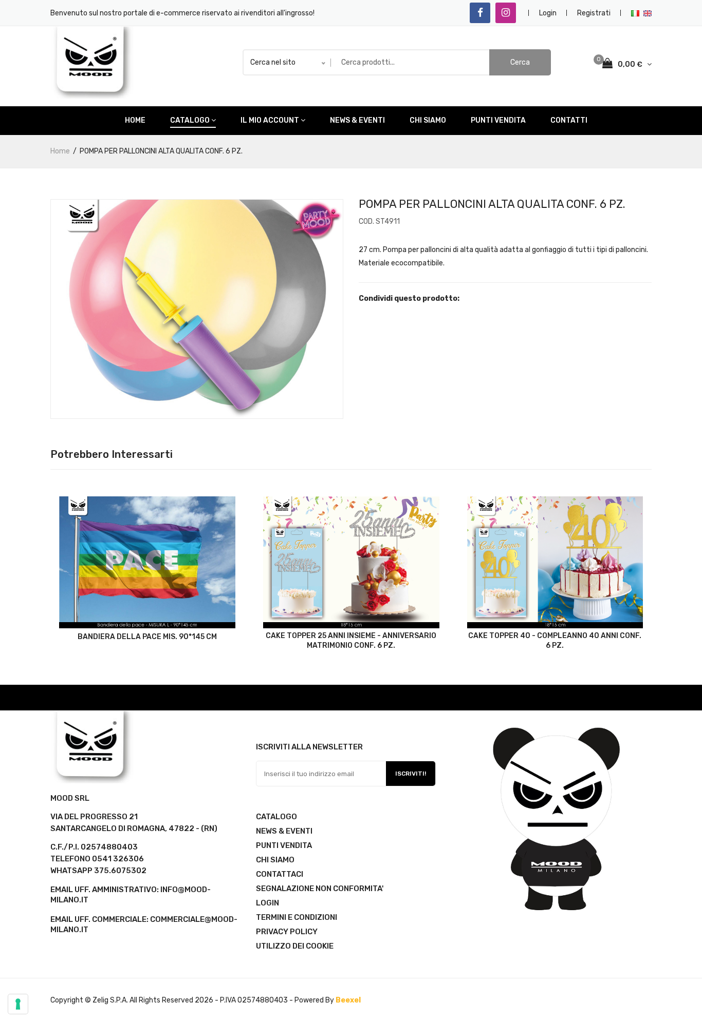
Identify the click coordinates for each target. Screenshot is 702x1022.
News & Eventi (357, 120)
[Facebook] (480, 13)
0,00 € (631, 64)
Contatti (568, 120)
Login (548, 13)
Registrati (594, 13)
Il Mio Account (270, 120)
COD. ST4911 (379, 221)
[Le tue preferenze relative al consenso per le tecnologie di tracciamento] (18, 1004)
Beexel (348, 1000)
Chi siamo (428, 120)
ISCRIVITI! (410, 773)
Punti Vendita (498, 120)
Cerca (520, 62)
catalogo (190, 120)
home (135, 120)
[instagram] (505, 13)
